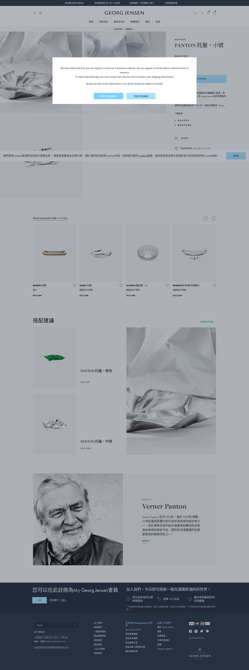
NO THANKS (108, 96)
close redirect (191, 62)
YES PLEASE (141, 96)
